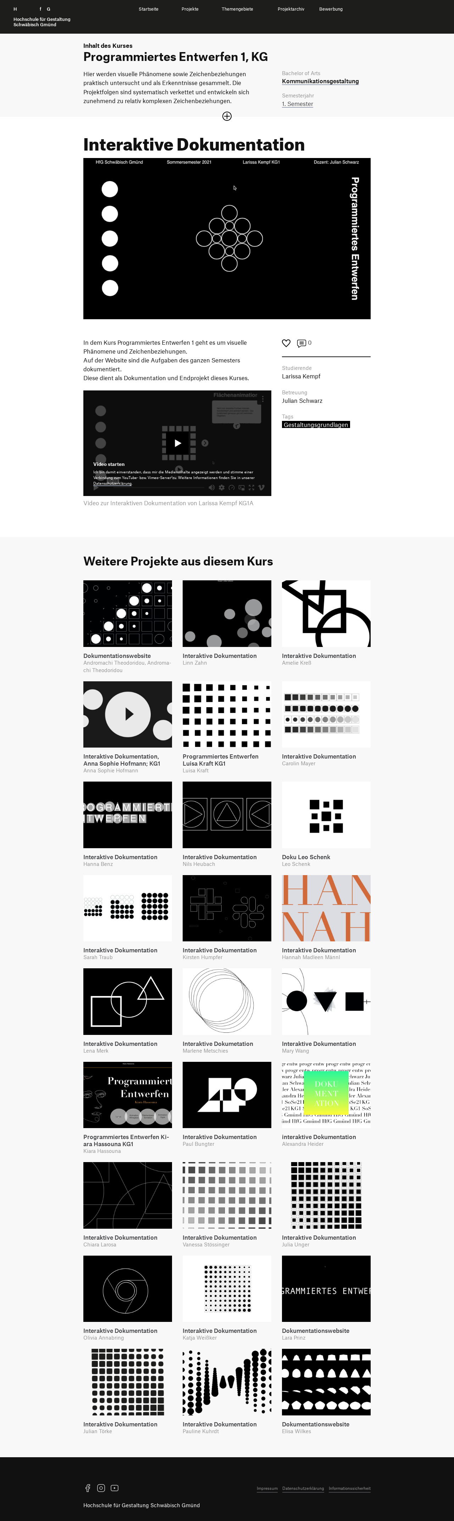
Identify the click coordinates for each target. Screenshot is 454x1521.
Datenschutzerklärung (112, 483)
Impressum (267, 1488)
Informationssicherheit (350, 1488)
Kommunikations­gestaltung (320, 80)
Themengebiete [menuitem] (237, 9)
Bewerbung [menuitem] (331, 9)
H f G (42, 16)
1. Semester (297, 103)
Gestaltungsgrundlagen (316, 424)
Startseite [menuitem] (149, 9)
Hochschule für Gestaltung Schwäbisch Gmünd (141, 1505)
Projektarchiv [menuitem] (291, 9)
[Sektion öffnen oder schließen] (227, 116)
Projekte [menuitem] (190, 9)
